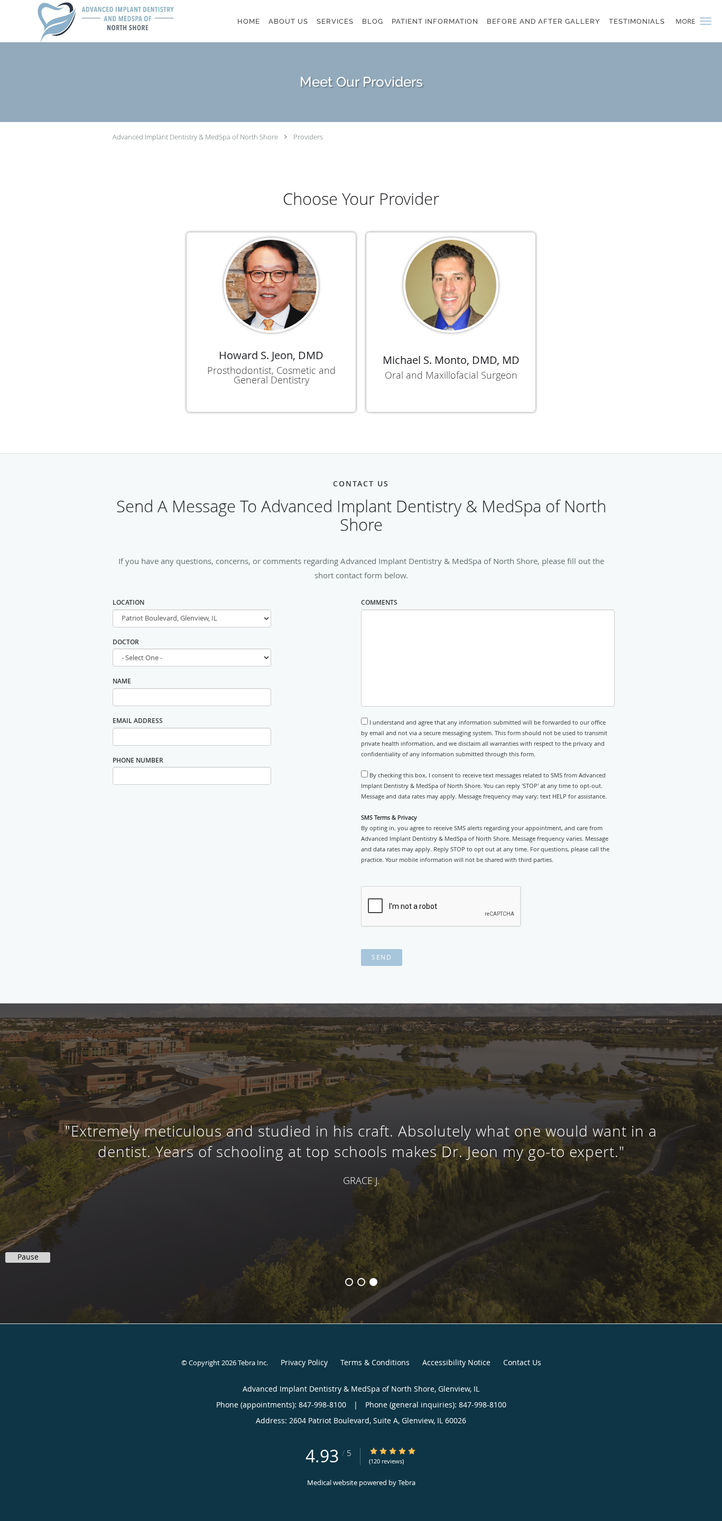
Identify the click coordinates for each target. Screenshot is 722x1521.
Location (128, 602)
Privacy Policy (304, 1362)
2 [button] (361, 1282)
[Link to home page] (105, 21)
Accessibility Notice (456, 1362)
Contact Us (522, 1362)
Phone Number (138, 760)
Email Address (138, 720)
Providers (308, 137)
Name (122, 681)
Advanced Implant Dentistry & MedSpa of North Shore (195, 137)
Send (382, 957)
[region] (361, 1152)
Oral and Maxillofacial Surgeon (451, 375)
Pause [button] (28, 1257)
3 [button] (373, 1282)
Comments (379, 602)
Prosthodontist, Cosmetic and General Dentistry (271, 375)
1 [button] (349, 1282)
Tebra (406, 1482)
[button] (705, 21)
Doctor (126, 641)
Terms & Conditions (375, 1362)
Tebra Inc (252, 1362)
